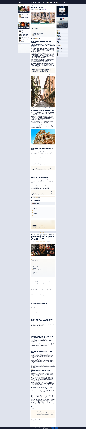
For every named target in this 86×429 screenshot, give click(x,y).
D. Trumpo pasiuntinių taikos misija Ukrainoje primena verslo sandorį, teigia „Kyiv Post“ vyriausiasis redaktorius (25, 40)
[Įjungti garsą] (66, 16)
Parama (19, 45)
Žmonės (44, 241)
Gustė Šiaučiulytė (48, 241)
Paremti (34, 225)
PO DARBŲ (55, 2)
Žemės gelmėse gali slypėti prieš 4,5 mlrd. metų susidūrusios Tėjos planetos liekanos (24, 27)
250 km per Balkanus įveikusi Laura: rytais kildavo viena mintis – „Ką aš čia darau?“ (25, 15)
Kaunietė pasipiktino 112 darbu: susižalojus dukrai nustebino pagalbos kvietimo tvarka (25, 37)
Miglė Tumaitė (43, 9)
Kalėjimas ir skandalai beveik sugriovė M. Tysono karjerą (40, 269)
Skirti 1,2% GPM (40, 225)
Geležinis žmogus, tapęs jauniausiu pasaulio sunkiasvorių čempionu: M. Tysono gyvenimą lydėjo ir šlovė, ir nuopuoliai (42, 237)
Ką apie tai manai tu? (36, 34)
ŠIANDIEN (30, 2)
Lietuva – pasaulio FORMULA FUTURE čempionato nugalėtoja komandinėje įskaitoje (23, 11)
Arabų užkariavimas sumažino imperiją (38, 33)
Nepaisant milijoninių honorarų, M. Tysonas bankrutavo (40, 270)
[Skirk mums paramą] (62, 11)
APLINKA (47, 2)
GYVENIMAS (51, 2)
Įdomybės (36, 5)
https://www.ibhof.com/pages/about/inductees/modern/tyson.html (41, 420)
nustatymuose (46, 428)
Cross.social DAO (26, 45)
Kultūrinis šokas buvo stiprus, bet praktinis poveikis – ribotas (41, 32)
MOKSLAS (43, 2)
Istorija (40, 9)
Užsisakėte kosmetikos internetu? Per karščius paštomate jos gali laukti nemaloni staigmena (25, 17)
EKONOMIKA (34, 2)
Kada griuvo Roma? (37, 7)
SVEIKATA (39, 2)
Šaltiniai (34, 35)
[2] (47, 61)
